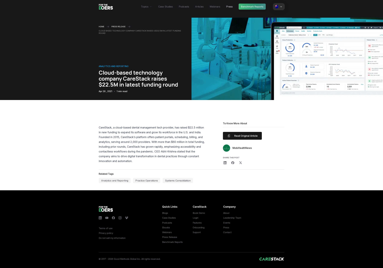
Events (226, 222)
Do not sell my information (112, 238)
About (226, 213)
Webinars (215, 6)
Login (195, 217)
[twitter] (240, 163)
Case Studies (165, 6)
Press (229, 6)
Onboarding (199, 227)
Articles (199, 6)
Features (197, 222)
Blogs (165, 213)
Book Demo (199, 213)
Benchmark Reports (252, 6)
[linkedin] (225, 163)
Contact (227, 232)
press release (118, 26)
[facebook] (233, 163)
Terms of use (106, 228)
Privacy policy (106, 233)
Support (197, 232)
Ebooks (166, 227)
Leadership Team (232, 217)
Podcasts (184, 6)
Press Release (169, 237)
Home (101, 26)
